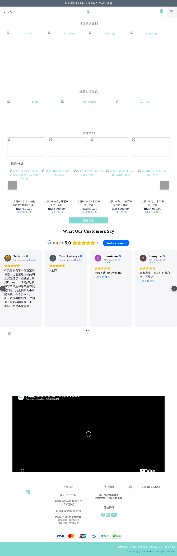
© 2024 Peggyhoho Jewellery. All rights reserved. (151, 551)
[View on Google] (7, 258)
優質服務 (62, 523)
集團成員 (62, 520)
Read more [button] (102, 276)
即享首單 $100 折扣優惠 (108, 498)
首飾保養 (74, 523)
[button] (3, 288)
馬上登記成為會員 (109, 495)
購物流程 (74, 520)
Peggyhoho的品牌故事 (68, 516)
